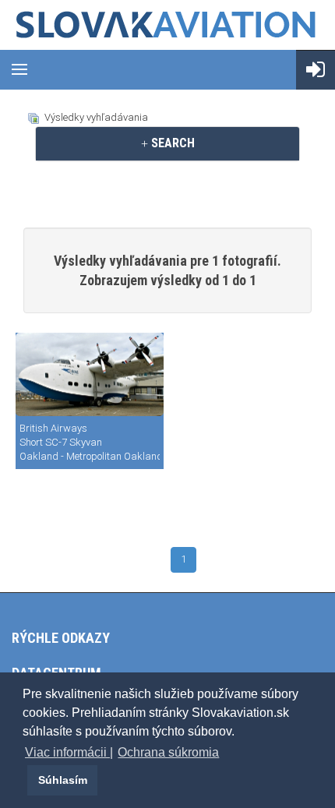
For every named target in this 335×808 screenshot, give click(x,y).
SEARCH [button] (171, 143)
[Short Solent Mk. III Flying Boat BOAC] (90, 375)
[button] (25, 780)
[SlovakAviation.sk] (167, 25)
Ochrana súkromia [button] (168, 752)
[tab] (167, 143)
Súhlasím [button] (62, 780)
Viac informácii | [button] (69, 752)
